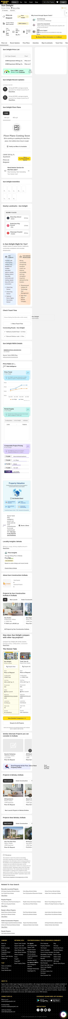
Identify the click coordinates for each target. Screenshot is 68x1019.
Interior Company (18, 954)
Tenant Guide (57, 959)
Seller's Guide (57, 956)
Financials (4, 950)
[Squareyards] (5, 2)
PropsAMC (17, 961)
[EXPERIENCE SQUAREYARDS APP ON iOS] (55, 1001)
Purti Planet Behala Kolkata (29, 912)
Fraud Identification (6, 970)
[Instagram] (49, 1010)
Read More (12, 91)
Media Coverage (5, 948)
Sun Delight (16, 471)
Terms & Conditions (6, 966)
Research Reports (58, 950)
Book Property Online (19, 963)
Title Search (44, 948)
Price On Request (9, 759)
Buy (21, 2)
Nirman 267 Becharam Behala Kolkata (10, 925)
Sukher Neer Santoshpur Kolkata (53, 893)
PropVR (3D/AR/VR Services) (32, 957)
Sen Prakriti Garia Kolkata (7, 893)
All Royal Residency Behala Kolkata (53, 922)
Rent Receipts (44, 963)
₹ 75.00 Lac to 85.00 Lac (11, 623)
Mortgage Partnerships (33, 968)
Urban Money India (19, 950)
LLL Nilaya (16, 460)
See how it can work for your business (11, 533)
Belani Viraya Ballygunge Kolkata (53, 901)
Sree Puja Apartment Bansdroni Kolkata (32, 893)
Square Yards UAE (19, 945)
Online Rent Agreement (46, 960)
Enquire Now (11, 666)
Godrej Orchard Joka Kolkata (52, 925)
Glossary (56, 945)
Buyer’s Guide (57, 954)
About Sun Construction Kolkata (15, 575)
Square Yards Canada (20, 943)
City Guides (57, 952)
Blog (55, 943)
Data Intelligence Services (31, 965)
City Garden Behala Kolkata (8, 933)
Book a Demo (25, 525)
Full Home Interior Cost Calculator (46, 972)
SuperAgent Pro (31, 971)
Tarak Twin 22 (24, 661)
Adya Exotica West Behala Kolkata (53, 912)
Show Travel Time (17, 323)
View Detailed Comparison (16, 718)
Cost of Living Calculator (47, 952)
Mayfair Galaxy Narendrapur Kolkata (32, 901)
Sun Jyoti (15, 467)
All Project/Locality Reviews (45, 957)
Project (31, 2)
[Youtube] (45, 1010)
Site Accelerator (31, 954)
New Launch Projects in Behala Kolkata (17, 810)
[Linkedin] (41, 1010)
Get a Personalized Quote (25, 159)
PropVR (16, 959)
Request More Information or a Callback (50, 37)
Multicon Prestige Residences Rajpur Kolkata (55, 904)
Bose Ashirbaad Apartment (19, 456)
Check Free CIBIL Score (47, 965)
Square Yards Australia (20, 948)
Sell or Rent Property (48, 2)
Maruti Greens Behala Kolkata (8, 912)
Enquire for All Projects (17, 723)
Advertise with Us (31, 960)
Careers (3, 945)
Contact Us (4, 958)
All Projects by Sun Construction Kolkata (16, 629)
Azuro (15, 956)
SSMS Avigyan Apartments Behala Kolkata (11, 922)
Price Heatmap (44, 943)
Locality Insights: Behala (12, 541)
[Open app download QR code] (66, 13)
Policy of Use (4, 968)
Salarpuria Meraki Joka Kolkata (30, 925)
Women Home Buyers (59, 963)
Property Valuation (45, 945)
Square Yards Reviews (7, 956)
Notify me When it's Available (18, 146)
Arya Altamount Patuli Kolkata (30, 904)
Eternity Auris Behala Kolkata (8, 914)
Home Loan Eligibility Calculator (46, 968)
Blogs (36, 2)
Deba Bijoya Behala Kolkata (30, 891)
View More (4, 895)
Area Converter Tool (46, 975)
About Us (3, 943)
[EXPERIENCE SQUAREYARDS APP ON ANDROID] (43, 1001)
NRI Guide (56, 961)
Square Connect (31, 949)
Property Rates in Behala (11, 568)
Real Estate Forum (58, 948)
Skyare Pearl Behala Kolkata (30, 922)
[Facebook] (38, 1010)
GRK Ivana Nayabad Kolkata (8, 904)
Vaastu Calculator (45, 950)
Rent (25, 2)
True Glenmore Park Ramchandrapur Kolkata (11, 901)
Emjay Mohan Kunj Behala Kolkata (53, 914)
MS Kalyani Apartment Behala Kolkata (10, 891)
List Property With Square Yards (32, 946)
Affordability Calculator (46, 954)
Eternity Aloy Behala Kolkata (30, 914)
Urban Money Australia (20, 952)
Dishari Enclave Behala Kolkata (52, 891)
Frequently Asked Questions (5, 953)
